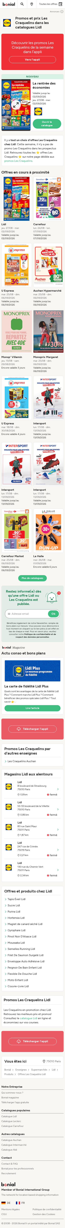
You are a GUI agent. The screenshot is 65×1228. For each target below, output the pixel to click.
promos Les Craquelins (18, 160)
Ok (53, 613)
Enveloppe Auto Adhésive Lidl (26, 961)
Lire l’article (33, 708)
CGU (4, 1214)
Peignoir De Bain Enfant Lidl (25, 967)
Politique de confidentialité (47, 1209)
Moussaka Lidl (16, 942)
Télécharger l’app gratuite (15, 1102)
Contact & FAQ (9, 1163)
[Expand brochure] (16, 105)
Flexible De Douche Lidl (22, 973)
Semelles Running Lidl (21, 949)
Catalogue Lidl (9, 1116)
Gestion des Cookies (44, 1214)
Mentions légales (10, 1209)
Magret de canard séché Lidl (25, 924)
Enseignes (21, 1070)
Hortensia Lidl (16, 917)
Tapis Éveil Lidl (16, 899)
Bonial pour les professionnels (17, 1168)
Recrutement (8, 1173)
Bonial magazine (10, 1097)
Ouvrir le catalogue (47, 123)
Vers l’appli (32, 59)
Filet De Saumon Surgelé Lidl (26, 955)
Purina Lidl (14, 911)
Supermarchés (39, 1070)
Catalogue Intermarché (14, 1144)
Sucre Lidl (14, 905)
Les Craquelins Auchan (22, 761)
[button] (32, 102)
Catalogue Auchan (11, 1140)
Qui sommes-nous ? (12, 1092)
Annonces (54, 11)
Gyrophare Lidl (16, 930)
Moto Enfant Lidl (18, 980)
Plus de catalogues (32, 578)
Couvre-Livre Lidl (18, 986)
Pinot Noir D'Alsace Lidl (22, 936)
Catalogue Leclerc (11, 1121)
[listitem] (16, 208)
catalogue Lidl (28, 1018)
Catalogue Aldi (9, 1149)
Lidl (53, 1070)
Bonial (7, 1070)
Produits (8, 1074)
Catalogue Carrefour (12, 1126)
